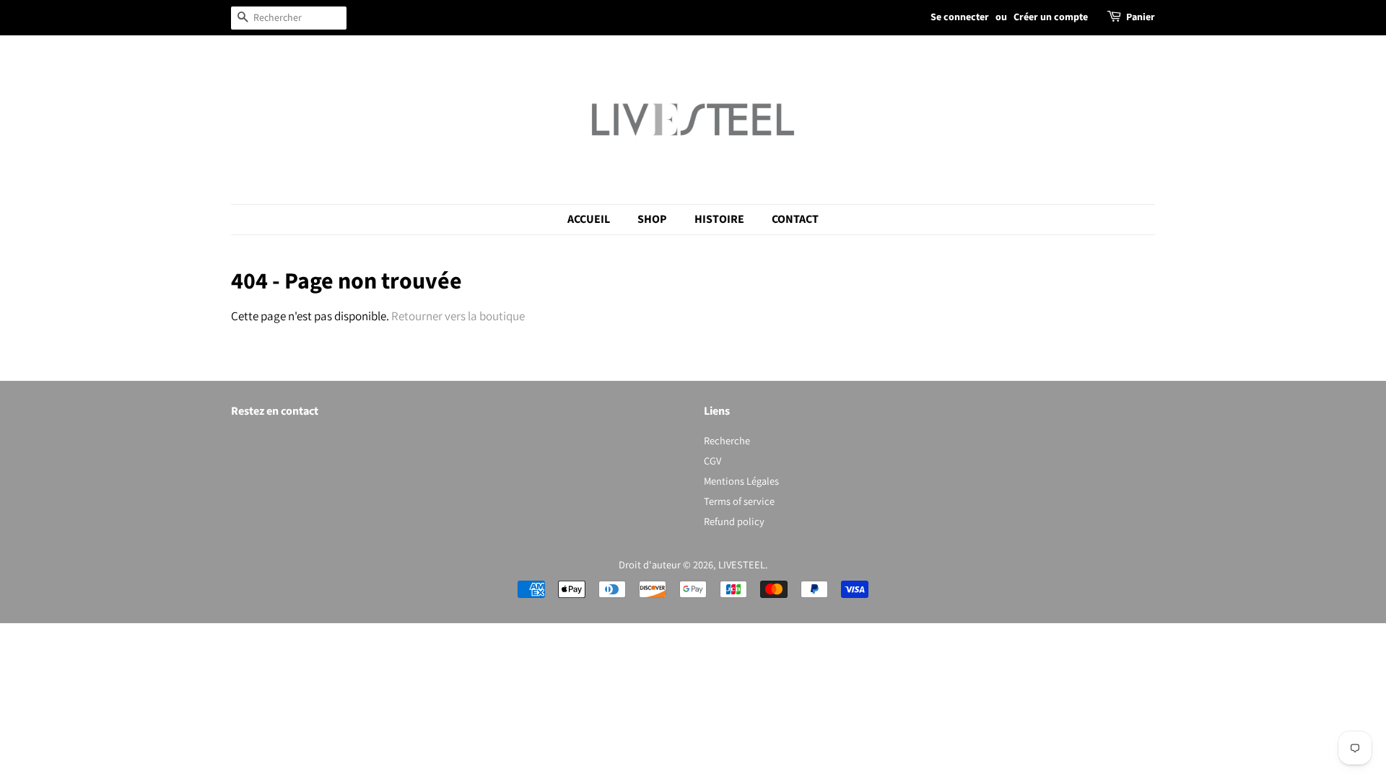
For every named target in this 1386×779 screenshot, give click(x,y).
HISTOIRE (719, 219)
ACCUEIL (588, 219)
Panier (1140, 17)
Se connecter (959, 17)
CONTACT (795, 219)
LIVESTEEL (741, 564)
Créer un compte (1051, 17)
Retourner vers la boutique (458, 316)
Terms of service (739, 501)
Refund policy (734, 521)
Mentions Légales (741, 481)
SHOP (652, 219)
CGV (712, 460)
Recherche (727, 440)
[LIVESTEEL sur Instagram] (239, 443)
